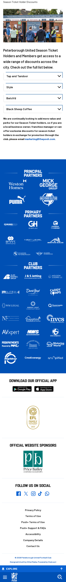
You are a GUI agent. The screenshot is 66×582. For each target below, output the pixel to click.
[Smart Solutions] (10, 240)
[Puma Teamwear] (17, 199)
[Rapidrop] (10, 357)
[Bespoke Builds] (55, 240)
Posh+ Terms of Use (33, 522)
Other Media (32, 562)
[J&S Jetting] (33, 277)
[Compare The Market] (55, 224)
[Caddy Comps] (55, 292)
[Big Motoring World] (55, 344)
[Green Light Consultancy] (33, 305)
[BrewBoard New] (55, 332)
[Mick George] (49, 184)
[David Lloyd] (33, 292)
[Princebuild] (10, 224)
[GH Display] (33, 224)
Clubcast (52, 562)
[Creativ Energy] (33, 358)
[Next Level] (33, 240)
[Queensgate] (55, 305)
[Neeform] (10, 318)
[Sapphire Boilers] (33, 318)
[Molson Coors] (55, 276)
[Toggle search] (60, 577)
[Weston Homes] (17, 184)
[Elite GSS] (10, 292)
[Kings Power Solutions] (49, 199)
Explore (11, 568)
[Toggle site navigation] (5, 577)
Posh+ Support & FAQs (33, 527)
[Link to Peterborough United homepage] (15, 577)
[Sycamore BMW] (21, 253)
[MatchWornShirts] (33, 332)
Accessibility (33, 533)
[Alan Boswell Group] (10, 277)
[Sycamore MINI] (44, 253)
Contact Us (33, 545)
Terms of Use (33, 515)
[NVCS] (55, 318)
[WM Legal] (10, 305)
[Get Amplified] (55, 358)
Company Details (33, 540)
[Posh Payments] (10, 344)
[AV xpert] (10, 332)
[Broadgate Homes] (33, 344)
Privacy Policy (33, 510)
